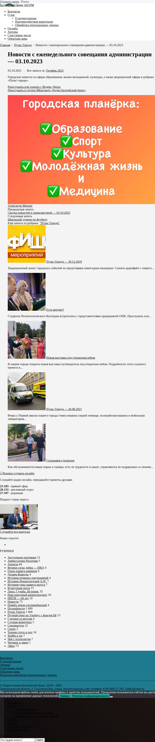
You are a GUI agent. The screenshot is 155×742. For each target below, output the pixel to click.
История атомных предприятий (28, 577)
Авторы (13, 723)
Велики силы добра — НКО (26, 567)
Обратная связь (17, 729)
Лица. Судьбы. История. (23, 591)
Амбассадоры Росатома (23, 560)
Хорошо (64, 696)
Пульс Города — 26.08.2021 (64, 409)
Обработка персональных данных (37, 716)
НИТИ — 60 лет (18, 598)
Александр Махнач (20, 205)
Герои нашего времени (22, 571)
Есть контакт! (55, 309)
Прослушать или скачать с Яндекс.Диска (34, 86)
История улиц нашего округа (26, 584)
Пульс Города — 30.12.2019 (64, 261)
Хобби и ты (15, 635)
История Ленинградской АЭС (27, 581)
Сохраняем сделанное (60, 460)
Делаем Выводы (18, 574)
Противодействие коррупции (34, 712)
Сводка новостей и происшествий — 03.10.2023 (39, 212)
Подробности (16, 608)
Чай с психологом (19, 639)
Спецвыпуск (16, 625)
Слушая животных (20, 622)
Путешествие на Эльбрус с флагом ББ (32, 615)
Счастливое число (19, 726)
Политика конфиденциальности (90, 696)
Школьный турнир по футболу (27, 219)
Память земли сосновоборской (27, 605)
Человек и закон (18, 642)
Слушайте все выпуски (15, 531)
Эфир (11, 646)
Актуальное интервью (22, 557)
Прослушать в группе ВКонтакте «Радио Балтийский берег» (47, 90)
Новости (13, 601)
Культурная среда (19, 588)
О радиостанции (25, 709)
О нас (11, 706)
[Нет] (111, 696)
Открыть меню (9, 1)
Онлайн (13, 719)
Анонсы (13, 564)
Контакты (14, 702)
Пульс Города (16, 611)
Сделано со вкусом (20, 618)
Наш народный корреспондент (27, 594)
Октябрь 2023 (55, 70)
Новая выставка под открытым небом (70, 357)
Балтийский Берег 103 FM (17, 5)
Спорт (12, 628)
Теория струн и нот (20, 632)
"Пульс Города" (50, 223)
